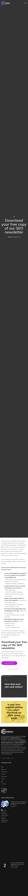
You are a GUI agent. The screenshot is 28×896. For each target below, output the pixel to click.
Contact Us (3, 783)
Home (2, 767)
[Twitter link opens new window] (3, 758)
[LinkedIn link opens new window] (5, 758)
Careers (3, 779)
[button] (9, 663)
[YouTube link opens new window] (8, 758)
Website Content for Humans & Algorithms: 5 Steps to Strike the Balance (18, 803)
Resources (3, 769)
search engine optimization (13, 669)
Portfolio (3, 774)
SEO (14, 216)
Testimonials (4, 776)
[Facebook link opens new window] (1, 758)
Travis (9, 236)
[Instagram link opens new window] (10, 758)
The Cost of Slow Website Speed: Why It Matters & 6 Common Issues (17, 864)
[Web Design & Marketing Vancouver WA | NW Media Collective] (5, 3)
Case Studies (4, 771)
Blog (2, 781)
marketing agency (15, 737)
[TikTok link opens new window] (12, 758)
